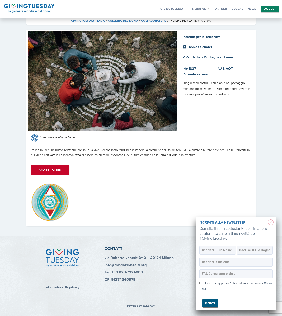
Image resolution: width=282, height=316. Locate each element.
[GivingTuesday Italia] (29, 8)
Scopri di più (50, 170)
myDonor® (149, 306)
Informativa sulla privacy (62, 287)
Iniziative (198, 9)
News (252, 9)
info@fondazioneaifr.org (126, 265)
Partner (220, 9)
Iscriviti (210, 303)
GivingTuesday (172, 9)
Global (237, 9)
